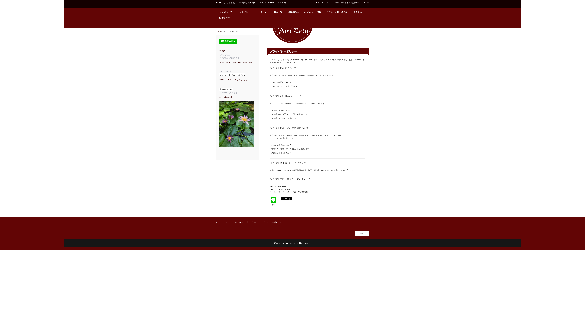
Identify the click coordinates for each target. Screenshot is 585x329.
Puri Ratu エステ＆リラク (229, 80)
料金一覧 (278, 12)
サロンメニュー (261, 12)
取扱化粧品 (293, 12)
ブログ (253, 222)
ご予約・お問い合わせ (337, 12)
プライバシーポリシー (272, 222)
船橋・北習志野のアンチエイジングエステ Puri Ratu (292, 33)
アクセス (357, 12)
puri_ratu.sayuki (226, 97)
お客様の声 (224, 17)
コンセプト (242, 12)
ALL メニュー (221, 222)
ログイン (362, 233)
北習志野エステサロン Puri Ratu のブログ (236, 62)
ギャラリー (239, 222)
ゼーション (245, 80)
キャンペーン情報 (312, 12)
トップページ (225, 12)
